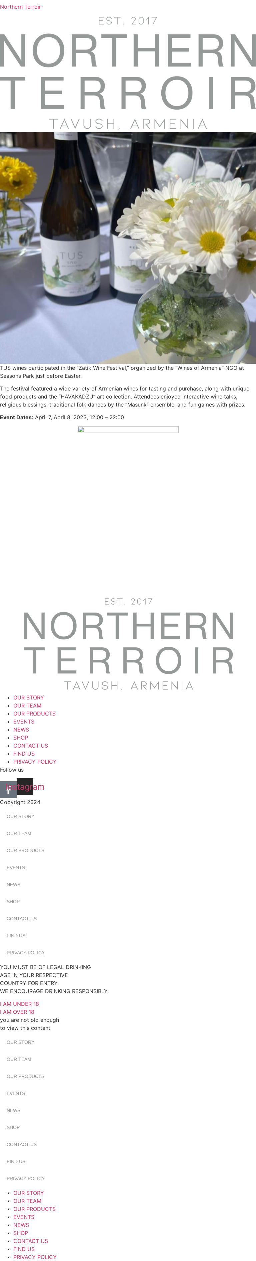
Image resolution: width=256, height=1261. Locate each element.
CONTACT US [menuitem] (30, 1241)
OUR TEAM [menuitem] (27, 1201)
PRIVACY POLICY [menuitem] (35, 1257)
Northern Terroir (20, 6)
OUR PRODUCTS (34, 713)
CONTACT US (30, 745)
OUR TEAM (27, 705)
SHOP (20, 737)
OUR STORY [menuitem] (28, 1193)
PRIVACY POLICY (35, 761)
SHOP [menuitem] (20, 1233)
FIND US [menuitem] (24, 1249)
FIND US (24, 753)
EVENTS (23, 721)
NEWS (21, 729)
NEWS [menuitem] (21, 1225)
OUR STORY (28, 697)
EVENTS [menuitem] (23, 1217)
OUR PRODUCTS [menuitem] (34, 1209)
